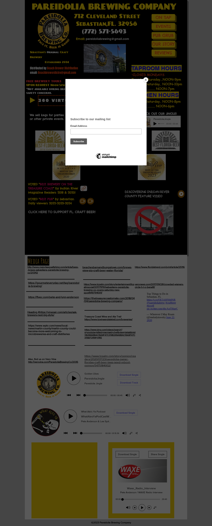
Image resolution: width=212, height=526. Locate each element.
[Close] (145, 79)
